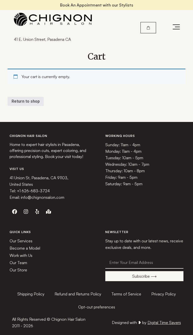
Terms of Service (126, 293)
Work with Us (21, 255)
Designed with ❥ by (146, 322)
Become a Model (25, 248)
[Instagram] (26, 212)
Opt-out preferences (96, 306)
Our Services (21, 240)
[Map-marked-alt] (48, 212)
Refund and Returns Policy (78, 293)
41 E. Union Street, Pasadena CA (42, 39)
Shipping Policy (30, 293)
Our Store (18, 269)
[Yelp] (37, 212)
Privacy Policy (163, 293)
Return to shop (26, 101)
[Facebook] (15, 212)
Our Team (18, 262)
